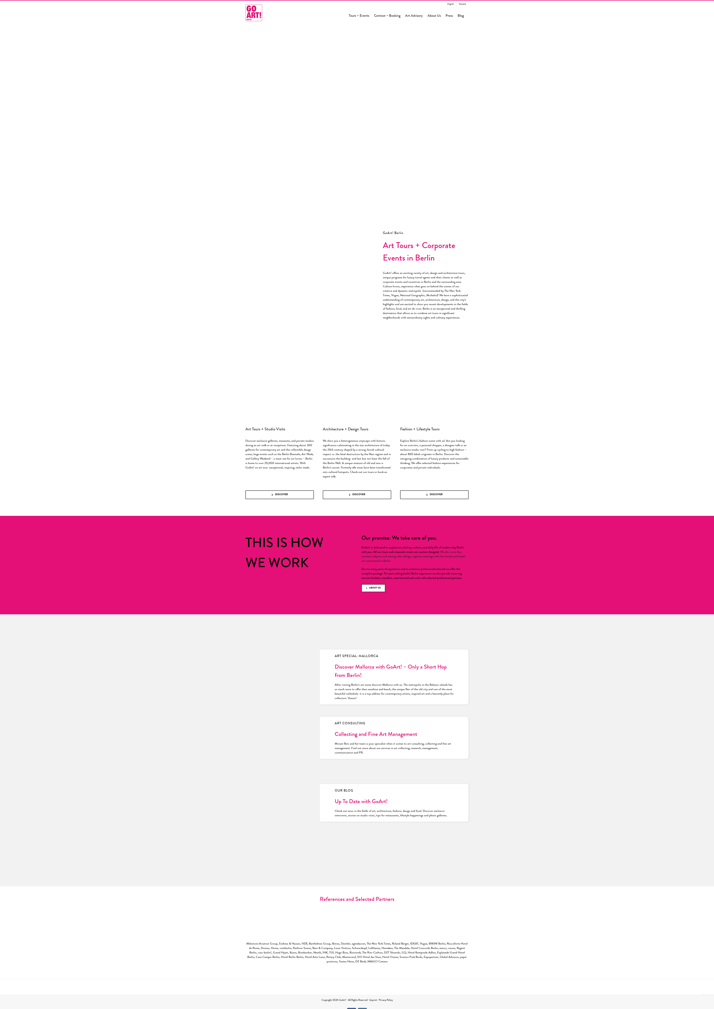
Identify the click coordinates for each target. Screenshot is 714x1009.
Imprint (373, 1000)
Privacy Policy (386, 1000)
